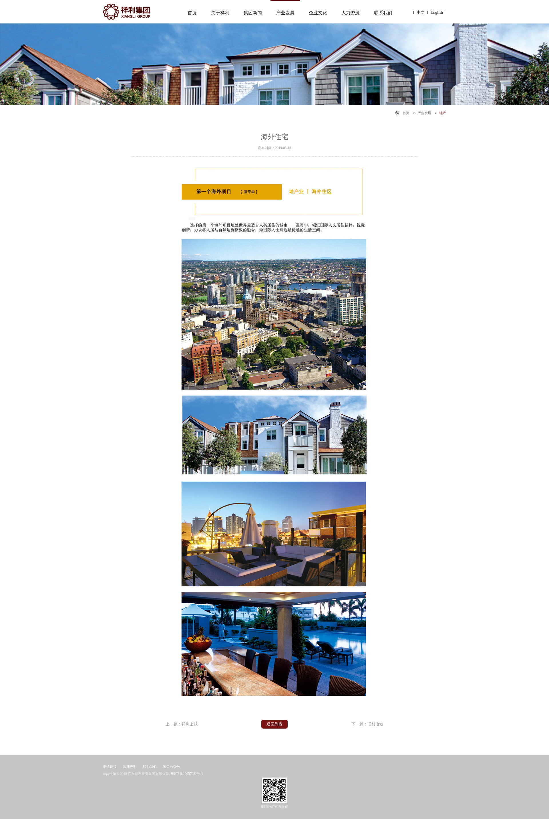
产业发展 (285, 12)
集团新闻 (253, 12)
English (437, 12)
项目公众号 (171, 767)
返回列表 (274, 724)
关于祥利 (220, 12)
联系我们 (383, 12)
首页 (192, 12)
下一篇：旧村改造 (367, 724)
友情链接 (110, 767)
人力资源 (350, 12)
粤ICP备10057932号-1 (187, 774)
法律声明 (130, 767)
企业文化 (318, 12)
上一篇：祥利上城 (182, 724)
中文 (421, 12)
